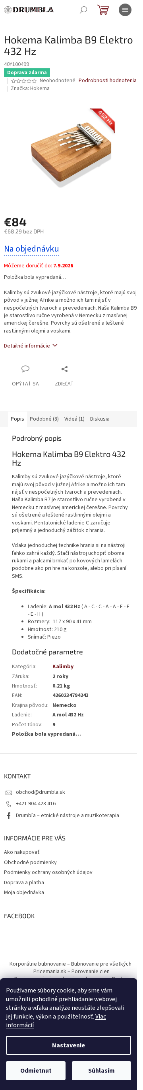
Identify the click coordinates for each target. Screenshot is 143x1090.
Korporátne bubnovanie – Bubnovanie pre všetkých (70, 964)
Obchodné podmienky (30, 862)
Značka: (30, 88)
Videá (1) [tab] (74, 419)
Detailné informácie (27, 346)
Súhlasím (101, 1070)
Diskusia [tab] (100, 419)
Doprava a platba (24, 883)
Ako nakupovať (22, 852)
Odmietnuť (35, 1070)
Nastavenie (68, 1045)
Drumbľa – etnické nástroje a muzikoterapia (67, 815)
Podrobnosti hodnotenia (108, 81)
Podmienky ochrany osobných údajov (48, 872)
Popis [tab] (17, 419)
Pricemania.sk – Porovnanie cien (71, 971)
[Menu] (125, 10)
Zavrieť (81, 368)
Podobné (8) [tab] (44, 419)
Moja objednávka (24, 892)
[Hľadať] (83, 10)
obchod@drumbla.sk (40, 792)
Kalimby (62, 667)
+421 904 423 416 (36, 804)
